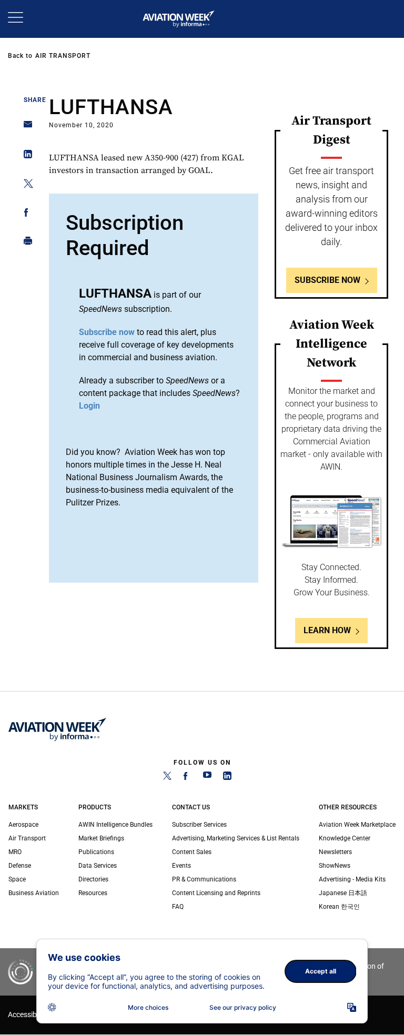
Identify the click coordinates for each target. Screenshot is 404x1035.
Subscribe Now (327, 280)
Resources (92, 893)
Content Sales (191, 852)
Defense (19, 865)
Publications (96, 852)
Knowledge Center (344, 838)
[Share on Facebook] (25, 214)
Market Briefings (101, 838)
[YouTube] (207, 778)
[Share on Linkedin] (25, 156)
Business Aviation (33, 893)
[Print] (25, 243)
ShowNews (334, 865)
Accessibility (28, 1014)
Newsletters (335, 852)
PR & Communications (204, 879)
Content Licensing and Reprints (216, 893)
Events (181, 865)
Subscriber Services (199, 824)
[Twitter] (167, 778)
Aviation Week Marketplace (357, 824)
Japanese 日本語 (343, 893)
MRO (15, 852)
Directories (93, 879)
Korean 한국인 (339, 906)
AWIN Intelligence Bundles (115, 824)
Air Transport (62, 55)
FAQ (178, 906)
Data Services (97, 865)
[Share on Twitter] (25, 185)
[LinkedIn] (227, 778)
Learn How (327, 630)
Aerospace (23, 824)
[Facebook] (187, 778)
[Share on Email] (25, 127)
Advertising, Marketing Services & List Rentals (235, 838)
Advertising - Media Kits (352, 879)
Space (17, 879)
